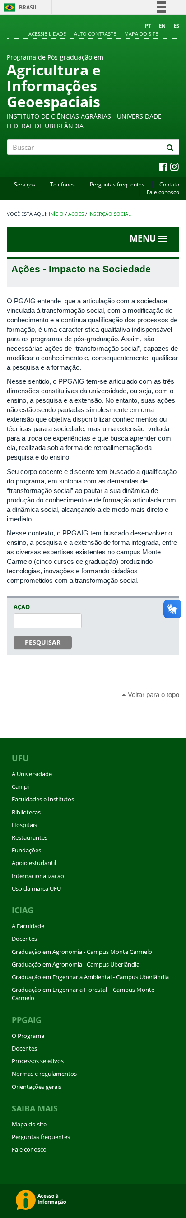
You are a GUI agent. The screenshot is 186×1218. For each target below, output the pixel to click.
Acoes (76, 214)
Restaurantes (29, 837)
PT (148, 25)
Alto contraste (95, 33)
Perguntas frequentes (117, 184)
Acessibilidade (47, 33)
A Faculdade (28, 926)
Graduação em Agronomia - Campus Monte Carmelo (82, 952)
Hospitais (24, 825)
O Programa (28, 1036)
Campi (20, 786)
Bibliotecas (26, 812)
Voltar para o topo (152, 694)
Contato (169, 184)
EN (162, 25)
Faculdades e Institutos (43, 799)
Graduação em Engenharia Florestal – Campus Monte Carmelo (83, 994)
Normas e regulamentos (44, 1073)
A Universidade (32, 774)
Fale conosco (163, 192)
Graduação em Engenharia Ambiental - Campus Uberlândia (90, 977)
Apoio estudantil (34, 863)
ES (176, 25)
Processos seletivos (38, 1061)
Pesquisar (42, 642)
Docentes (24, 938)
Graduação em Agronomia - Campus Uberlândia (76, 964)
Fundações (26, 850)
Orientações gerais (36, 1087)
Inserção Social (109, 214)
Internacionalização (38, 876)
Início (56, 214)
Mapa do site (141, 33)
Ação (22, 607)
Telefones (62, 184)
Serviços (24, 184)
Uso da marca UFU (36, 888)
